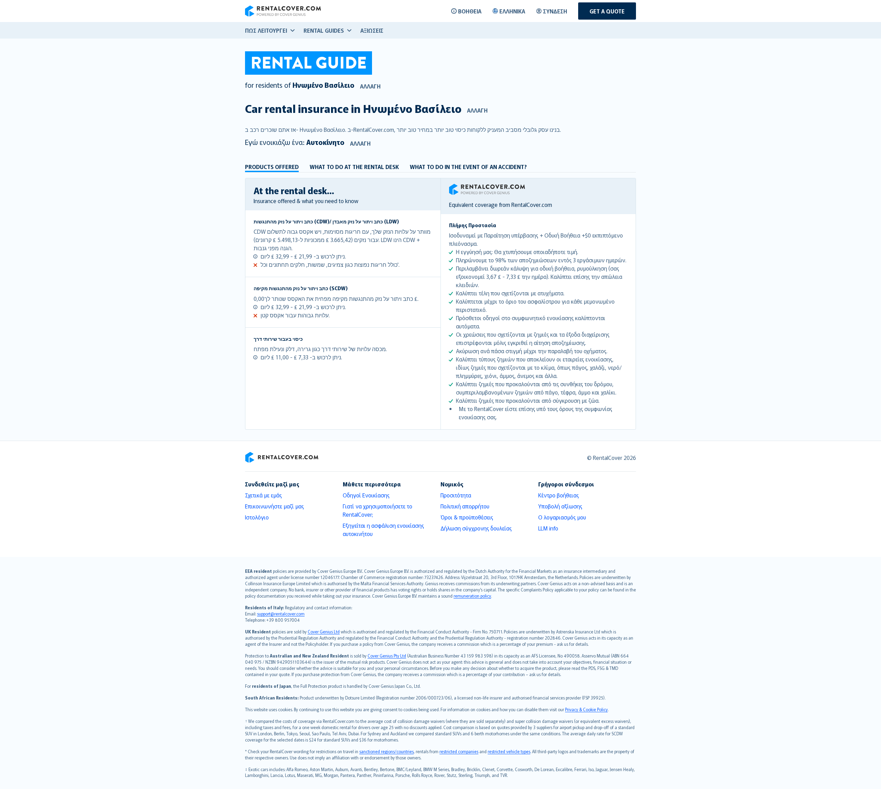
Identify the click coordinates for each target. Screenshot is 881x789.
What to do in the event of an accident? (468, 166)
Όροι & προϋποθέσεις (466, 517)
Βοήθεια (469, 11)
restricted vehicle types (509, 751)
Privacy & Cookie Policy (586, 709)
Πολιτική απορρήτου (464, 506)
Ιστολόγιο (257, 517)
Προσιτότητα (455, 495)
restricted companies (458, 751)
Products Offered (272, 166)
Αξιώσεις (371, 30)
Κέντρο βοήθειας (558, 495)
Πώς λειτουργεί (266, 30)
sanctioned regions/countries (386, 751)
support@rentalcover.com (281, 614)
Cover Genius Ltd (324, 631)
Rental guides (324, 30)
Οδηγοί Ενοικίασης (366, 495)
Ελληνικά (512, 11)
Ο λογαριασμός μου (562, 517)
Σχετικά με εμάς (263, 495)
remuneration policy (472, 596)
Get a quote (607, 11)
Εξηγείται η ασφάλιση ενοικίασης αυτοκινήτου (383, 529)
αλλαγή (370, 86)
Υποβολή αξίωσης (560, 506)
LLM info (548, 528)
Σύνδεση (555, 11)
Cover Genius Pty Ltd (387, 656)
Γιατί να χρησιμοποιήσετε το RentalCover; (377, 510)
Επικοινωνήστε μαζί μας (274, 506)
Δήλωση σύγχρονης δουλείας (476, 528)
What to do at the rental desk (354, 166)
